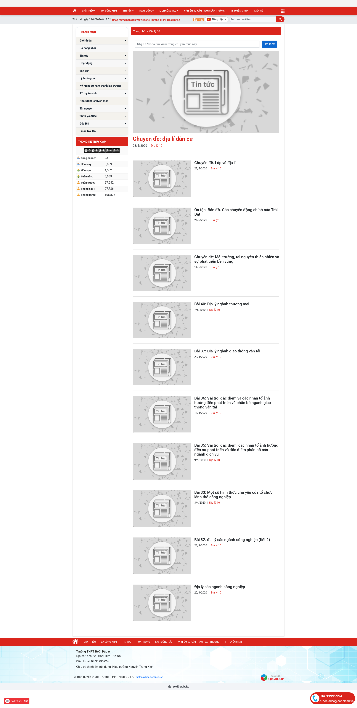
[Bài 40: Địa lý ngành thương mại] (162, 320)
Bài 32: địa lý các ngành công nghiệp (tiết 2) (232, 539)
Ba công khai (109, 10)
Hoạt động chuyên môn (94, 101)
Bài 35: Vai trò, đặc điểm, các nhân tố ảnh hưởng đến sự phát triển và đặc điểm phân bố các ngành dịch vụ (236, 449)
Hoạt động (145, 10)
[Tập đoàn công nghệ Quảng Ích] (272, 677)
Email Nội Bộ (88, 131)
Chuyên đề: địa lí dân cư (163, 139)
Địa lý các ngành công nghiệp (219, 587)
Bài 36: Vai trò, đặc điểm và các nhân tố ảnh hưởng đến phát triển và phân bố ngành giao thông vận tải (232, 402)
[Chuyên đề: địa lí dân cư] (206, 92)
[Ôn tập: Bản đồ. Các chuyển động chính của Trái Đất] (162, 226)
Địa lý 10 (154, 31)
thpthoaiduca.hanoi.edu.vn (149, 677)
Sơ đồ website (180, 686)
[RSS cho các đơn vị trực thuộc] (198, 19)
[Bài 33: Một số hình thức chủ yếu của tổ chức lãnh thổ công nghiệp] (162, 508)
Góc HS (84, 123)
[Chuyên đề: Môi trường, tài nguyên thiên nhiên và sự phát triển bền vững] (162, 273)
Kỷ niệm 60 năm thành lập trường (204, 10)
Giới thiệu (88, 10)
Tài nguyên (86, 108)
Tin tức (127, 10)
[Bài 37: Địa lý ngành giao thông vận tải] (162, 367)
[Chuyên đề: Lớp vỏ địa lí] (162, 178)
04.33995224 (331, 696)
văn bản (84, 70)
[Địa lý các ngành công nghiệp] (162, 603)
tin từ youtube (88, 116)
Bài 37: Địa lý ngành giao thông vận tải (227, 351)
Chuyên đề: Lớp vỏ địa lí (215, 162)
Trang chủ (139, 31)
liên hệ (258, 10)
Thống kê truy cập (92, 141)
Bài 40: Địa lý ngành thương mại (221, 304)
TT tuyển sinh (239, 10)
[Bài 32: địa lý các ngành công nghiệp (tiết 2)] (162, 555)
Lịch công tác (168, 10)
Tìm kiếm (269, 44)
